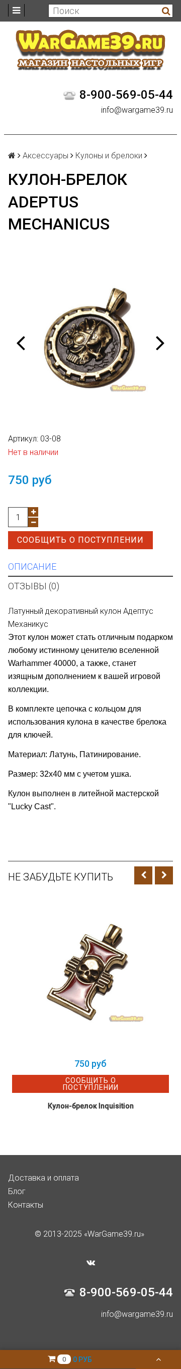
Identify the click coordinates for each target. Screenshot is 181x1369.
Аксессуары (45, 155)
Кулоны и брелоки (108, 155)
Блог (17, 1191)
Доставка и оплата (43, 1178)
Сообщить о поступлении (80, 540)
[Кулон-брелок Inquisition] (90, 974)
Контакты (25, 1205)
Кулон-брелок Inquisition (91, 1106)
